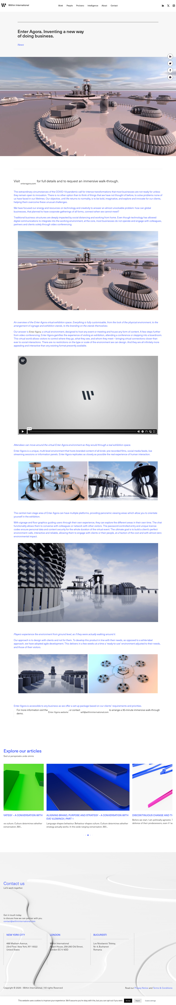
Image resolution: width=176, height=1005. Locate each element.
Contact (114, 6)
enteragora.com (28, 183)
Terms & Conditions (162, 987)
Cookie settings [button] (150, 1001)
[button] (169, 797)
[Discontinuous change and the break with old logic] (88, 787)
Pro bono (80, 6)
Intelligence (93, 6)
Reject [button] (138, 1001)
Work (60, 6)
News (21, 44)
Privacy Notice (141, 987)
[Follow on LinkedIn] (163, 5)
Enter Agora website (58, 712)
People (70, 6)
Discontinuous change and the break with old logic (81, 815)
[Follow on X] (168, 5)
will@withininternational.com (95, 712)
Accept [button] (128, 1001)
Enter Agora (35, 331)
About (104, 6)
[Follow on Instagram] (174, 5)
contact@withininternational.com (19, 921)
